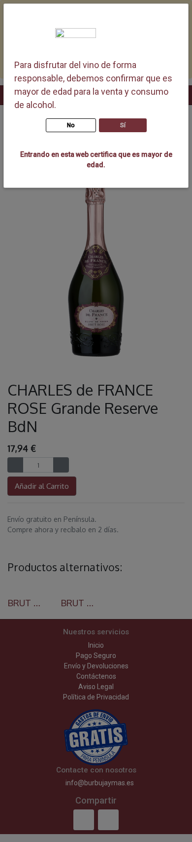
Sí (123, 125)
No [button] (71, 125)
